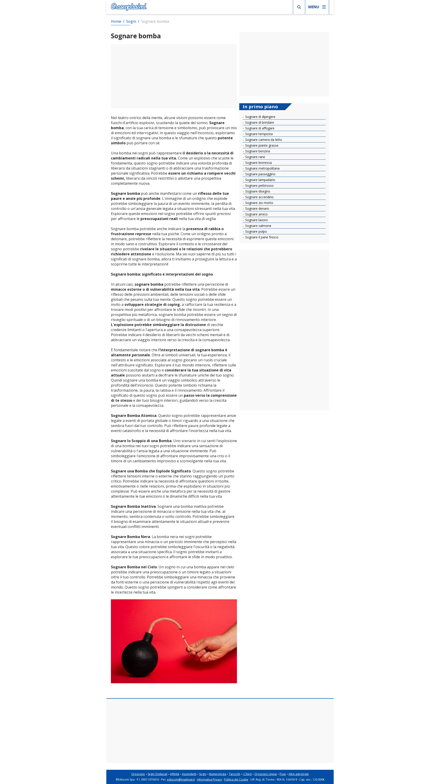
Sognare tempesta (258, 134)
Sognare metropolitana (262, 168)
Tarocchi (234, 774)
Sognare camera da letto (263, 139)
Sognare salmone (257, 225)
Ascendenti (189, 774)
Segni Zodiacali (157, 774)
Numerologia (217, 774)
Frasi (283, 774)
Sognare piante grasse (261, 145)
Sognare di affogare (259, 128)
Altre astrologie (299, 774)
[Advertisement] (174, 76)
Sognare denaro (256, 208)
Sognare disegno (257, 191)
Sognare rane (254, 157)
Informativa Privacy (209, 779)
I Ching (247, 774)
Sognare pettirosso (259, 185)
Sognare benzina (257, 151)
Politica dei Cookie (236, 779)
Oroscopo (138, 774)
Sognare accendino (259, 197)
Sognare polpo (255, 231)
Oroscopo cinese (265, 774)
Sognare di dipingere (259, 116)
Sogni (202, 774)
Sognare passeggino (259, 174)
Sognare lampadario (259, 180)
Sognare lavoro (256, 220)
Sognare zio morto (258, 203)
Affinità (174, 774)
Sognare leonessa (258, 162)
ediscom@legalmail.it (181, 779)
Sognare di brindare (259, 122)
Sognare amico (256, 214)
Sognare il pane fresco (261, 237)
